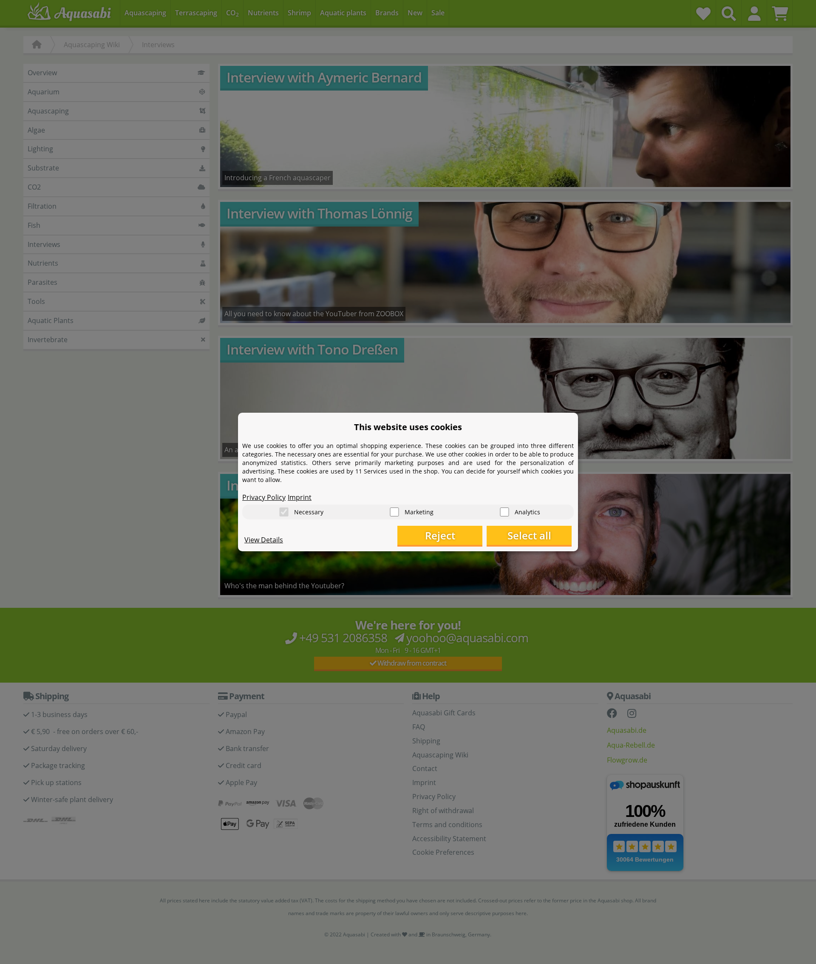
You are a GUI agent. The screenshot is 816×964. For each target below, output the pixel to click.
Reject (440, 535)
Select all (529, 535)
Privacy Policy (264, 497)
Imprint (300, 497)
